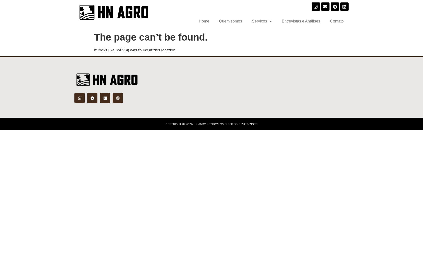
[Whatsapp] (79, 98)
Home (204, 21)
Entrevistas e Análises (301, 21)
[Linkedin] (344, 6)
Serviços (259, 21)
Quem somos (230, 21)
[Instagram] (316, 6)
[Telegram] (335, 6)
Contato (337, 21)
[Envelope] (325, 6)
